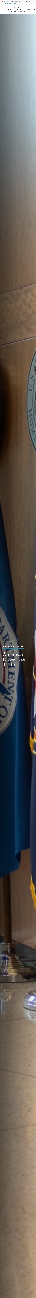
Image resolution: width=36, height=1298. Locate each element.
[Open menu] (34, 10)
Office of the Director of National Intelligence (18, 10)
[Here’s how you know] (18, 2)
